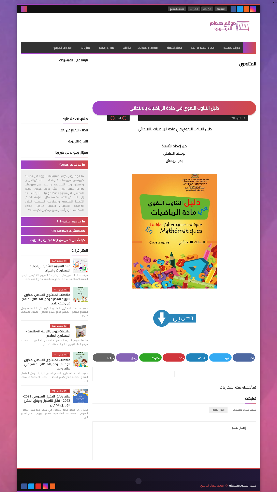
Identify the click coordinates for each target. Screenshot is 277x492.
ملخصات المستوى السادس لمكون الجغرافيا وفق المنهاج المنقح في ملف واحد (47, 364)
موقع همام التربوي (212, 485)
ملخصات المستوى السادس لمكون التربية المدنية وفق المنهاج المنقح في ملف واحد (46, 299)
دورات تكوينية (231, 47)
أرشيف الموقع (177, 8)
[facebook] (233, 9)
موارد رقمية (106, 47)
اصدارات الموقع (63, 47)
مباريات (85, 47)
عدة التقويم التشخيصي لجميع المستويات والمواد (50, 268)
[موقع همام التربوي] (226, 27)
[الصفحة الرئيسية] (249, 47)
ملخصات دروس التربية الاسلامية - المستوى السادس (48, 333)
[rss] (246, 9)
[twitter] (240, 9)
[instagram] (253, 9)
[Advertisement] (95, 26)
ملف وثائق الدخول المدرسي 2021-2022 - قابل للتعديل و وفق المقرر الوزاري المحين (46, 400)
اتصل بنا (194, 8)
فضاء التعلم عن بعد (202, 47)
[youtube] (38, 486)
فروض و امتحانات (147, 47)
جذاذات (127, 47)
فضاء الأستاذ (174, 47)
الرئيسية (221, 8)
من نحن (207, 8)
